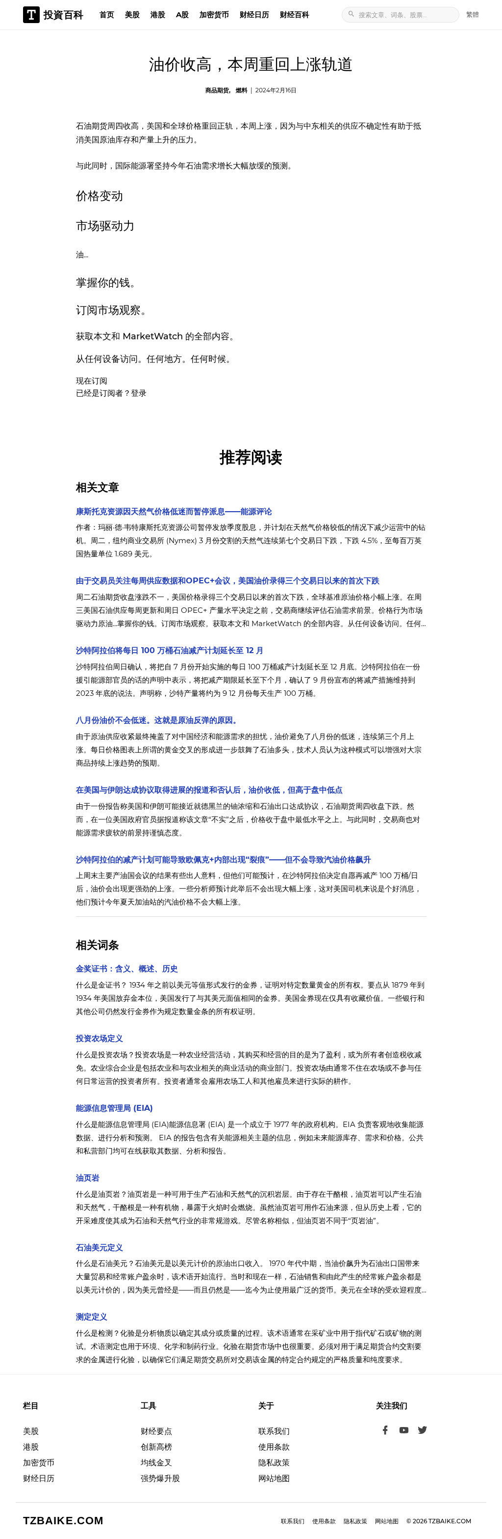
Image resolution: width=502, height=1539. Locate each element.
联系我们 (274, 1431)
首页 (107, 14)
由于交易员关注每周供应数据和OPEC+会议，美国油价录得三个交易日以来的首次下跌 (227, 580)
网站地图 (274, 1478)
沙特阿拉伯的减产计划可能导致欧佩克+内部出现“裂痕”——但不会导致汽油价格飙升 (223, 859)
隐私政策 (274, 1462)
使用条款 (274, 1447)
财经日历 (254, 14)
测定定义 (91, 1316)
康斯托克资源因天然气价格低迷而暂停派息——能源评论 (174, 511)
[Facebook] (385, 1431)
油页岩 (88, 1177)
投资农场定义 (99, 1038)
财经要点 (156, 1431)
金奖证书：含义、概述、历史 (127, 968)
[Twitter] (422, 1431)
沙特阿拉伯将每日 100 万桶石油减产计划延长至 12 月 (170, 650)
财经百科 (294, 14)
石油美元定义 (99, 1247)
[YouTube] (404, 1431)
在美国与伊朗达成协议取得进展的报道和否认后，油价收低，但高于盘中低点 (209, 790)
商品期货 (217, 90)
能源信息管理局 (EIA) (114, 1108)
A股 (182, 14)
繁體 (472, 14)
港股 (158, 14)
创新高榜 (156, 1447)
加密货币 (214, 14)
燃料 (242, 90)
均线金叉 (156, 1462)
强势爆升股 (160, 1478)
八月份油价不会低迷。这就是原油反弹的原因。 (158, 720)
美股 (132, 14)
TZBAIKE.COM (63, 1520)
